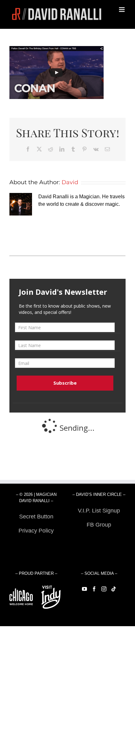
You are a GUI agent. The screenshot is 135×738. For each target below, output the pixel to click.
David (70, 182)
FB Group (99, 525)
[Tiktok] (113, 588)
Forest (36, 545)
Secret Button (36, 516)
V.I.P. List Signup (99, 510)
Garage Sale (99, 539)
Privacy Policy (36, 531)
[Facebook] (94, 588)
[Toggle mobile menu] (122, 9)
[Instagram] (103, 588)
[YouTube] (84, 588)
